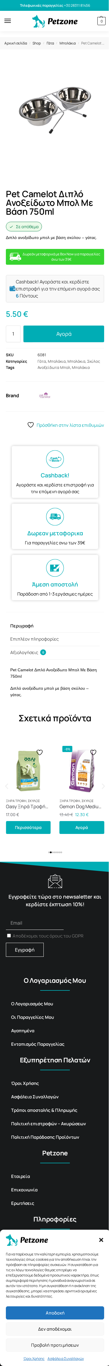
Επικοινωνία (24, 1190)
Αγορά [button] (81, 827)
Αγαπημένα (22, 1031)
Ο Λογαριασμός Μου (32, 1004)
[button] (101, 1240)
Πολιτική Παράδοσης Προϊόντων (45, 1137)
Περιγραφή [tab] (21, 626)
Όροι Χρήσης (34, 1358)
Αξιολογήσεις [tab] (27, 652)
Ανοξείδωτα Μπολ (54, 367)
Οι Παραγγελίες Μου (32, 1017)
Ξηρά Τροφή (16, 801)
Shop (37, 43)
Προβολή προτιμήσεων (55, 1345)
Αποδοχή (55, 1313)
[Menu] (13, 21)
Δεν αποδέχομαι (55, 1329)
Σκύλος (93, 361)
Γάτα (50, 43)
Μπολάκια (68, 43)
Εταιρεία (20, 1176)
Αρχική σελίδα (15, 43)
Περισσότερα (28, 827)
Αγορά (64, 333)
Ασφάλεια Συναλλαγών (66, 1358)
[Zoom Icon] (98, 67)
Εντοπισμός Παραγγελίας (38, 1044)
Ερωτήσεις (22, 1203)
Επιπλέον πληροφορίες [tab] (34, 639)
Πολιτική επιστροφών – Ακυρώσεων (48, 1124)
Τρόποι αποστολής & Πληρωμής (44, 1110)
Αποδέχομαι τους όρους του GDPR (48, 936)
